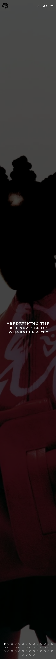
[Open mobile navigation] (52, 6)
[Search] (37, 6)
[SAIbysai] (6, 6)
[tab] (5, 644)
